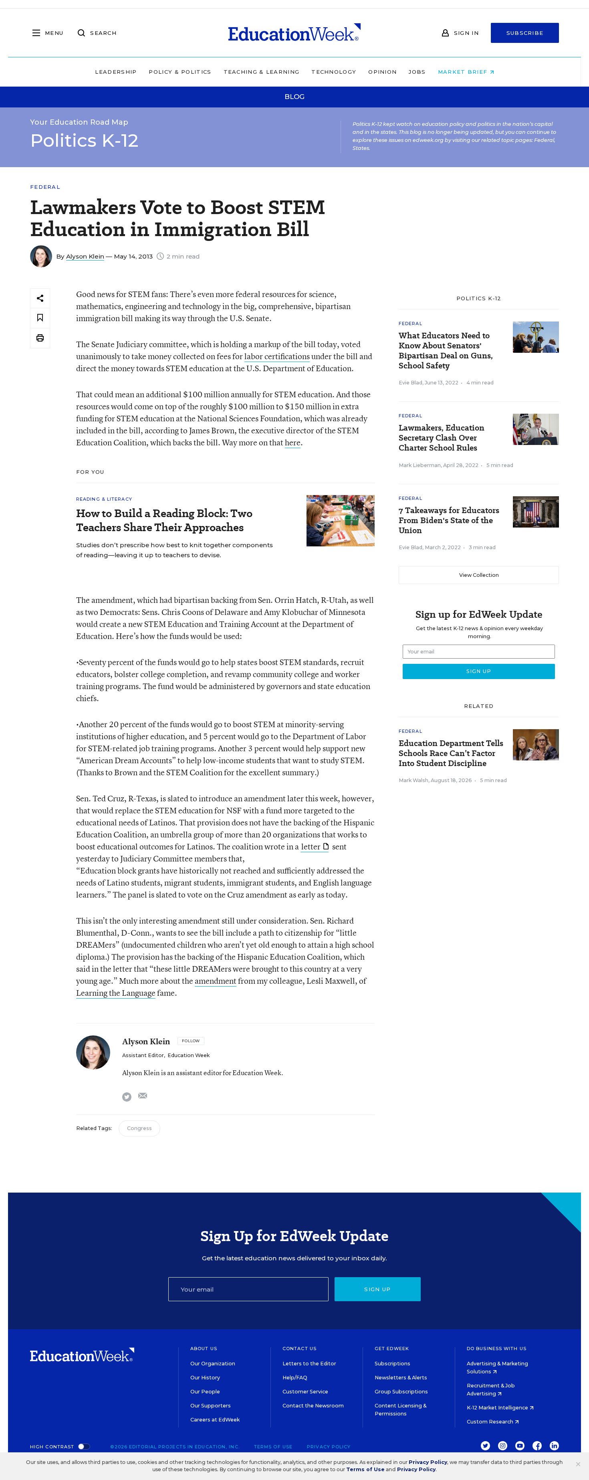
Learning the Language (115, 992)
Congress (139, 1128)
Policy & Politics (180, 72)
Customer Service (305, 1392)
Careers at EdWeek (215, 1420)
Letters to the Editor (309, 1364)
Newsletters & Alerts (401, 1378)
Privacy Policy (329, 1447)
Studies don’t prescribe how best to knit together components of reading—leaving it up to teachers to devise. (174, 550)
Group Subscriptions (401, 1392)
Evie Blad (410, 383)
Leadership (116, 72)
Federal (45, 187)
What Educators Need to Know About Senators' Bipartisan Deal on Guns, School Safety (446, 351)
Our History (205, 1378)
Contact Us (299, 1348)
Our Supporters (210, 1406)
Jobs (417, 72)
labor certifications (277, 356)
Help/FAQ (294, 1378)
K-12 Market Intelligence (498, 1408)
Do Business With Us (496, 1348)
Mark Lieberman (420, 465)
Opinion (382, 72)
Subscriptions (392, 1364)
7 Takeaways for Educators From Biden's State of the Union (449, 520)
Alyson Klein (85, 256)
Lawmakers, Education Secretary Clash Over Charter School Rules (441, 438)
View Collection (479, 575)
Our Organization (212, 1364)
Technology (333, 72)
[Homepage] (294, 33)
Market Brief (464, 72)
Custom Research (490, 1422)
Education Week (188, 1055)
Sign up (377, 1289)
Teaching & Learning (262, 72)
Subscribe (525, 33)
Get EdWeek (392, 1348)
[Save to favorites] (40, 318)
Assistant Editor (143, 1055)
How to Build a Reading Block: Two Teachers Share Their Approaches (164, 520)
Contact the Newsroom (313, 1406)
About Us (203, 1348)
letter (311, 846)
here (293, 442)
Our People (205, 1392)
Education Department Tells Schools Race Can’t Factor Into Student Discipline (451, 753)
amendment (215, 980)
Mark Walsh (413, 780)
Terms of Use (273, 1447)
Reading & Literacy (104, 499)
